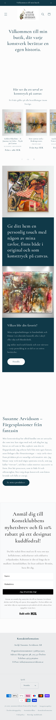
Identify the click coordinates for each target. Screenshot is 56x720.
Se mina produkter (16, 482)
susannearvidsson (17, 706)
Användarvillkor (29, 710)
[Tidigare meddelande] (5, 3)
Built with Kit (28, 613)
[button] (6, 14)
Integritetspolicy (45, 706)
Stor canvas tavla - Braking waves (36, 140)
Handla (16, 361)
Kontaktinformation (45, 710)
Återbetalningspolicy (14, 710)
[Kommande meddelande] (51, 3)
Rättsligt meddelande (34, 715)
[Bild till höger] (34, 159)
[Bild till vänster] (22, 159)
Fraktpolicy (20, 715)
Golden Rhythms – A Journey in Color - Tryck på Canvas (13, 141)
